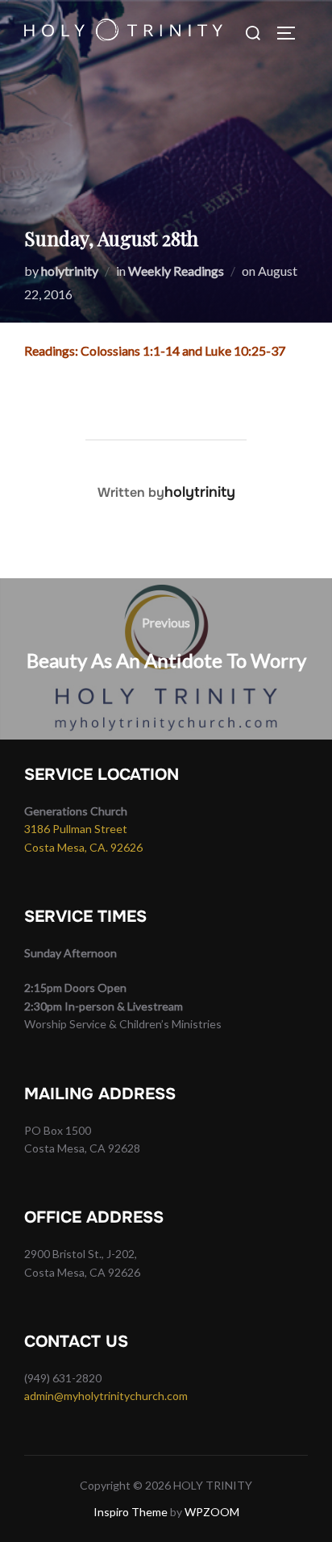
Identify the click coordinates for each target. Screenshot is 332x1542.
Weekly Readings (176, 270)
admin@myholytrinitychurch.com (106, 1395)
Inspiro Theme (130, 1512)
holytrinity (69, 270)
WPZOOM (212, 1512)
